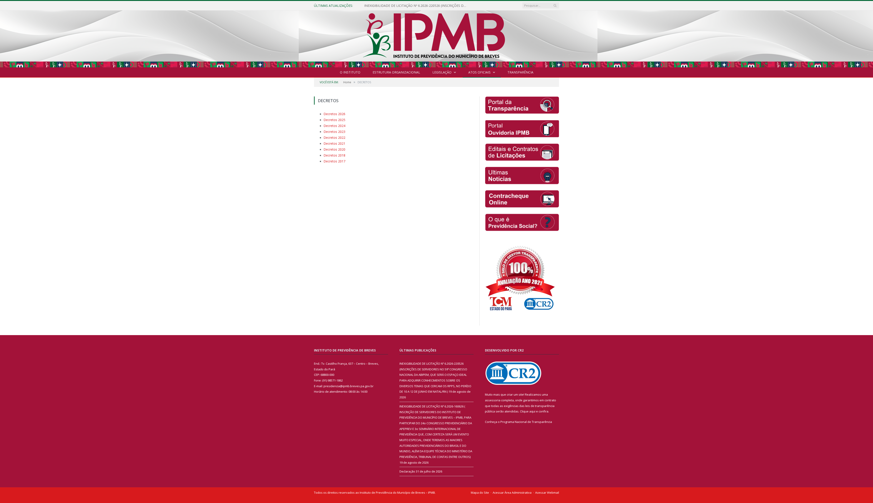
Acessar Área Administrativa (512, 492)
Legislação (442, 72)
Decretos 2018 (333, 152)
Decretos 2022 (333, 136)
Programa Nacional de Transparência (526, 422)
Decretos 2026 (333, 114)
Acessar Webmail (547, 492)
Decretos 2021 (333, 141)
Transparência (520, 72)
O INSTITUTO (350, 72)
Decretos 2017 (333, 158)
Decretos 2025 (333, 119)
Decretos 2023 (333, 130)
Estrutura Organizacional (396, 72)
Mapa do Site (480, 492)
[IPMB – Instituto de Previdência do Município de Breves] (436, 38)
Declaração (407, 471)
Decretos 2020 (333, 147)
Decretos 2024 (333, 125)
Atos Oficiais (479, 72)
